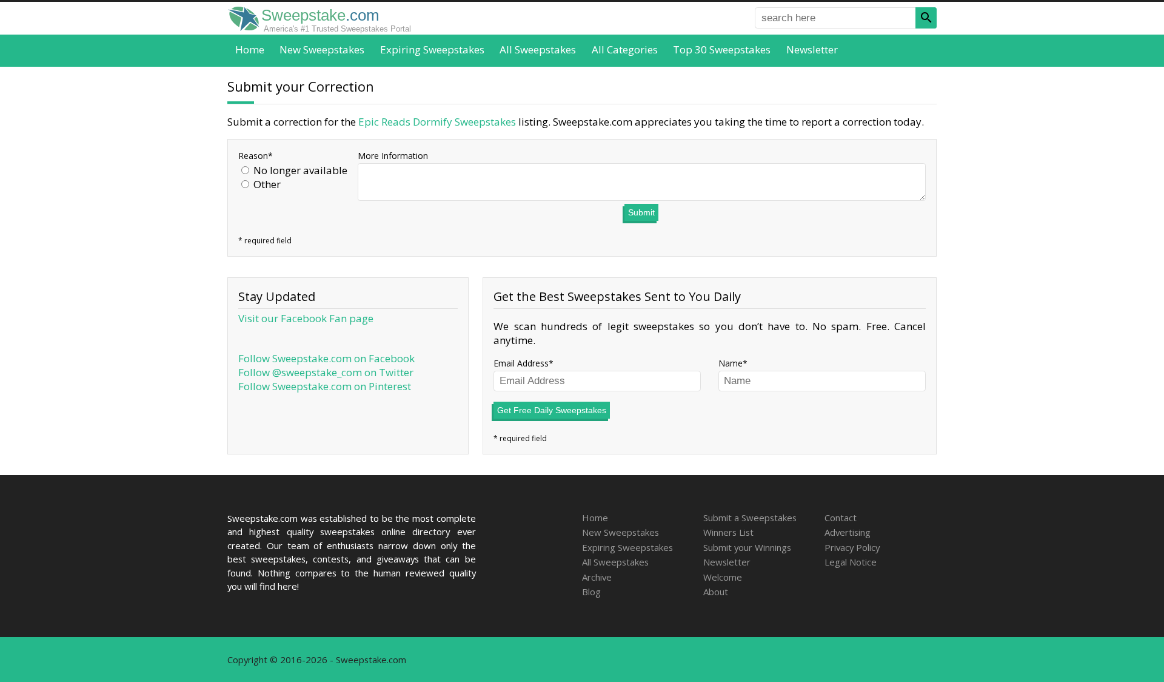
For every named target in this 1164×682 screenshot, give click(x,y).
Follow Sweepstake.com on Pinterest (324, 386)
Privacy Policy (852, 547)
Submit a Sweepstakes (750, 518)
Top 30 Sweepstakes (722, 49)
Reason (253, 155)
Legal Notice (850, 562)
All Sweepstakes (538, 49)
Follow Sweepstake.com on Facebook (326, 358)
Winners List (728, 532)
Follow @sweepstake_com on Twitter (325, 372)
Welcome (722, 577)
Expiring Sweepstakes (432, 49)
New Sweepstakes (321, 49)
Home (249, 49)
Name (730, 363)
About (715, 592)
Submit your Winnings (747, 547)
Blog (591, 592)
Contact (840, 518)
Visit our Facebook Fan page (305, 318)
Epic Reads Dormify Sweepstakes (437, 122)
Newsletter (812, 49)
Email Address (521, 363)
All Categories (625, 49)
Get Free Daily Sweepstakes (551, 410)
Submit (641, 212)
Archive (597, 577)
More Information (393, 155)
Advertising (847, 532)
